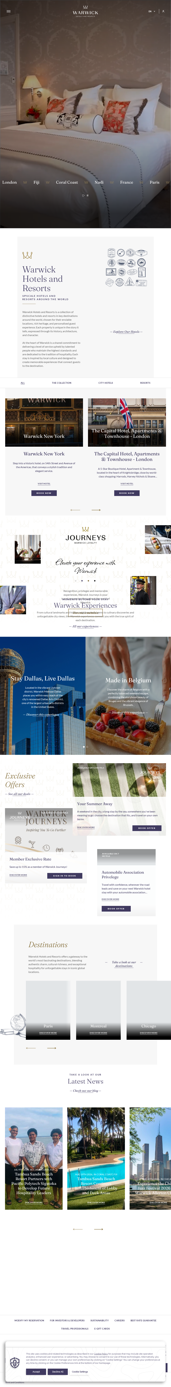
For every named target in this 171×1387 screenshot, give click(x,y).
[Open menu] (9, 11)
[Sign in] (161, 11)
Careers (120, 1320)
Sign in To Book (64, 875)
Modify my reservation (29, 1320)
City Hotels (106, 383)
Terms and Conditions (14, 1382)
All (23, 383)
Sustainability (100, 1320)
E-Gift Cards (102, 1328)
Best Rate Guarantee (143, 1320)
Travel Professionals (74, 1328)
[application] (85, 1361)
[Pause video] (88, 195)
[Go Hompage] (85, 11)
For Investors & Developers (67, 1320)
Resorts (145, 383)
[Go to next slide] (96, 510)
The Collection (61, 383)
